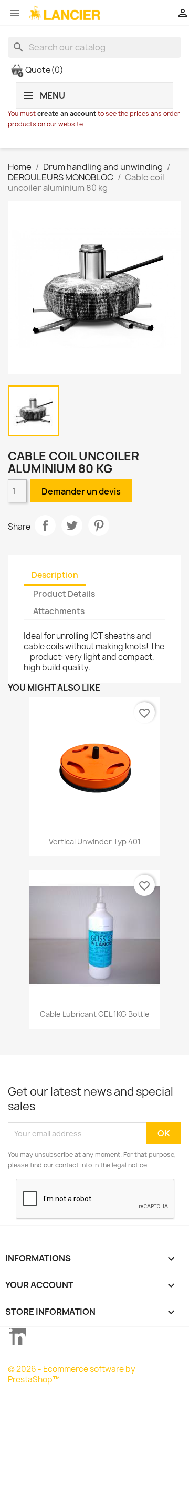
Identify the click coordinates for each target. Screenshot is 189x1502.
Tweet (71, 525)
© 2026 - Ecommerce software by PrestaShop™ (71, 1374)
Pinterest (98, 525)
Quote (44, 70)
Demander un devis (81, 491)
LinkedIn (17, 1336)
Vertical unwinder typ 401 (95, 841)
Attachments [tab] (59, 611)
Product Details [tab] (64, 593)
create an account (66, 113)
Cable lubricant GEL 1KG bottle (95, 1014)
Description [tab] (55, 575)
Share (45, 525)
